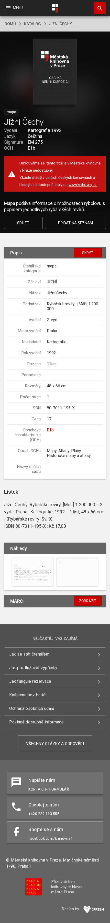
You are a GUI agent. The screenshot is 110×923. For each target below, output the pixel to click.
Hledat (98, 8)
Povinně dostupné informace (36, 722)
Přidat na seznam (75, 223)
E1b (50, 430)
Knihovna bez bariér (28, 694)
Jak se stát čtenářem (29, 654)
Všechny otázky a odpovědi (55, 743)
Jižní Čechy (60, 24)
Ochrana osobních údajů (31, 708)
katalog (32, 24)
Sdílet (23, 223)
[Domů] (55, 8)
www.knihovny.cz (83, 184)
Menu (14, 8)
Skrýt (87, 253)
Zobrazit (87, 601)
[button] (55, 72)
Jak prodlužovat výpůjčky (33, 667)
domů (10, 24)
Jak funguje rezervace (30, 681)
